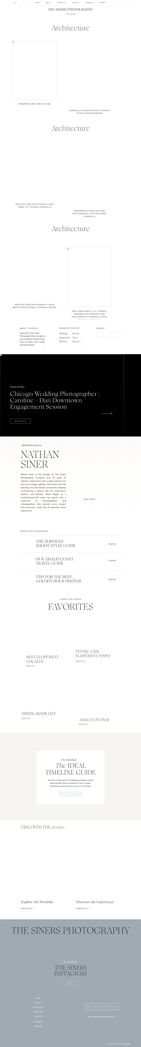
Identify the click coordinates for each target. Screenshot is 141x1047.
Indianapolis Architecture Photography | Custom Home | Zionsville (89, 214)
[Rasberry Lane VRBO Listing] (34, 70)
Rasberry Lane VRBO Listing (34, 104)
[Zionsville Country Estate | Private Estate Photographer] (89, 76)
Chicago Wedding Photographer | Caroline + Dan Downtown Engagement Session (55, 400)
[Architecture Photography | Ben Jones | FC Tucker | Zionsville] (34, 170)
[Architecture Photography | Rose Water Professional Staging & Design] (34, 270)
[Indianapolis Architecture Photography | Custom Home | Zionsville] (89, 176)
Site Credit (126, 1044)
